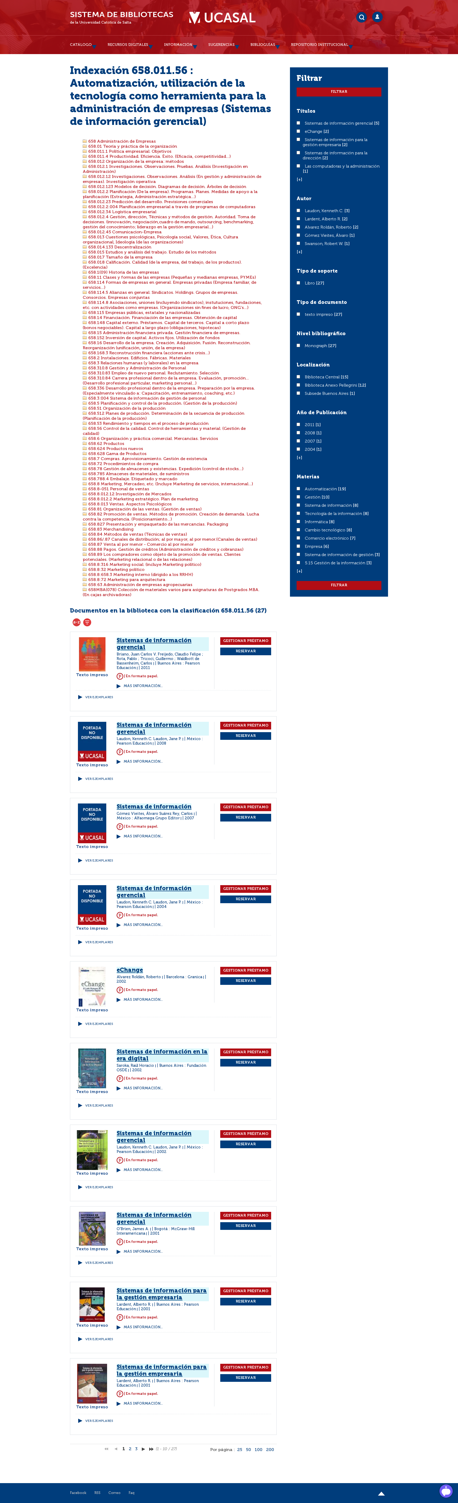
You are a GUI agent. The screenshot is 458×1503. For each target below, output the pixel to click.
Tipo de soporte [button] (317, 271)
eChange (314, 132)
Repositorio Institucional (319, 45)
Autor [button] (304, 198)
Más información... (143, 686)
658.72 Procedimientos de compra (122, 464)
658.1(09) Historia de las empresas (123, 272)
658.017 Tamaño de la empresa (120, 257)
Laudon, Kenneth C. (324, 211)
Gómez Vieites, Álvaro (327, 236)
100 (258, 1450)
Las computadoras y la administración (342, 166)
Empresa (314, 547)
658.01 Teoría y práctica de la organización (132, 147)
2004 (310, 450)
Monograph (316, 346)
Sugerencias (221, 45)
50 (248, 1450)
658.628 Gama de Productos (117, 454)
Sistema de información (329, 506)
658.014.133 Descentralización (119, 247)
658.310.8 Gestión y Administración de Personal (136, 368)
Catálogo (81, 45)
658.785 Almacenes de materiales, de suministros (138, 474)
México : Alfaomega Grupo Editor (148, 818)
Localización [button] (313, 365)
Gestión (313, 497)
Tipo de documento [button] (322, 302)
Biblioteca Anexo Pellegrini (331, 385)
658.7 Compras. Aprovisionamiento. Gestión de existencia (147, 459)
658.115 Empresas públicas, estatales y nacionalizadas (143, 313)
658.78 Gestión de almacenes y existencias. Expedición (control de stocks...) (165, 469)
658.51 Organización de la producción (126, 409)
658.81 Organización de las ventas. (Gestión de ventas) (144, 509)
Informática (317, 522)
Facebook (78, 1493)
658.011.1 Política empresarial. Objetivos (129, 152)
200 (270, 1450)
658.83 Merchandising (110, 529)
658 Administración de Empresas (121, 141)
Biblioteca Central (323, 377)
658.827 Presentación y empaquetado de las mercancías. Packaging (157, 524)
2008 (310, 433)
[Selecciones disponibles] (77, 622)
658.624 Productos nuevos (115, 449)
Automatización (321, 489)
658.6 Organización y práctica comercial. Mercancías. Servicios (152, 439)
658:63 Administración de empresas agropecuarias (139, 585)
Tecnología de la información (334, 514)
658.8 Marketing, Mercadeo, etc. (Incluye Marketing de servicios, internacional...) (170, 484)
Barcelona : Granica (184, 977)
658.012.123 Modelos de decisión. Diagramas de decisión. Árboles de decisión (166, 187)
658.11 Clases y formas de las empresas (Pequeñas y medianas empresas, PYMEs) (171, 278)
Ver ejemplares (99, 697)
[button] (299, 180)
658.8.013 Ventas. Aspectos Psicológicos (129, 504)
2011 (310, 425)
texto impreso (319, 315)
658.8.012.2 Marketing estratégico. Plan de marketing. (143, 499)
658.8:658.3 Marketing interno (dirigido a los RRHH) (140, 575)
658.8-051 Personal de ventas (118, 489)
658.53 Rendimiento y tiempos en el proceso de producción (148, 424)
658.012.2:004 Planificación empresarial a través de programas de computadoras (171, 207)
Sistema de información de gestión (340, 555)
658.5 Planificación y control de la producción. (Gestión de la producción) (162, 403)
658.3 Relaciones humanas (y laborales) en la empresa (143, 363)
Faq (131, 1493)
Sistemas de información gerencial (339, 123)
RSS (97, 1493)
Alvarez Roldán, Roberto (329, 227)
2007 (310, 441)
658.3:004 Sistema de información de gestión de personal (146, 398)
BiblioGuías (262, 45)
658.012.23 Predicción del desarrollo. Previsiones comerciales (150, 202)
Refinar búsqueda (87, 622)
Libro (310, 283)
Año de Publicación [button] (322, 412)
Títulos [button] (306, 111)
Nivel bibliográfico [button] (321, 333)
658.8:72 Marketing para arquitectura (126, 580)
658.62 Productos (105, 444)
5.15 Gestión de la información (335, 563)
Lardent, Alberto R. (323, 219)
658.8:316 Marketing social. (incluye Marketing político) (144, 565)
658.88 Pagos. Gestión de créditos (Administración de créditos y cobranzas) (165, 550)
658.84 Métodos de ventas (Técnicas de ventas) (137, 534)
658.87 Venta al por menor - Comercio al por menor (140, 545)
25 (239, 1450)
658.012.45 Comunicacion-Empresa (124, 232)
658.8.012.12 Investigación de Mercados (129, 494)
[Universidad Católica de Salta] (222, 18)
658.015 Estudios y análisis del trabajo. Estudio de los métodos (151, 252)
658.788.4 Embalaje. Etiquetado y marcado (132, 479)
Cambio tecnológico (325, 530)
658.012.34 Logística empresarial (121, 212)
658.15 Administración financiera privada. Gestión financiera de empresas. (163, 333)
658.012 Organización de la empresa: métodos (135, 162)
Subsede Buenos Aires (327, 394)
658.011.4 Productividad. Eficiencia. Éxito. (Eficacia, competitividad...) (159, 157)
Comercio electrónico (327, 538)
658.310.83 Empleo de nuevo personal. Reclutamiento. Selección (153, 373)
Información (178, 45)
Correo (114, 1493)
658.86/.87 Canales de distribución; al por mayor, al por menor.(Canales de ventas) (172, 540)
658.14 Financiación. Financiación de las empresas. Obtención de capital (162, 318)
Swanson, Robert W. (324, 244)
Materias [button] (308, 477)
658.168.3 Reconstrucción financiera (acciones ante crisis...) (148, 353)
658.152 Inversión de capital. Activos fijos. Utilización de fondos (153, 338)
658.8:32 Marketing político (115, 570)
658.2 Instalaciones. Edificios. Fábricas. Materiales (139, 358)
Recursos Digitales (128, 45)
